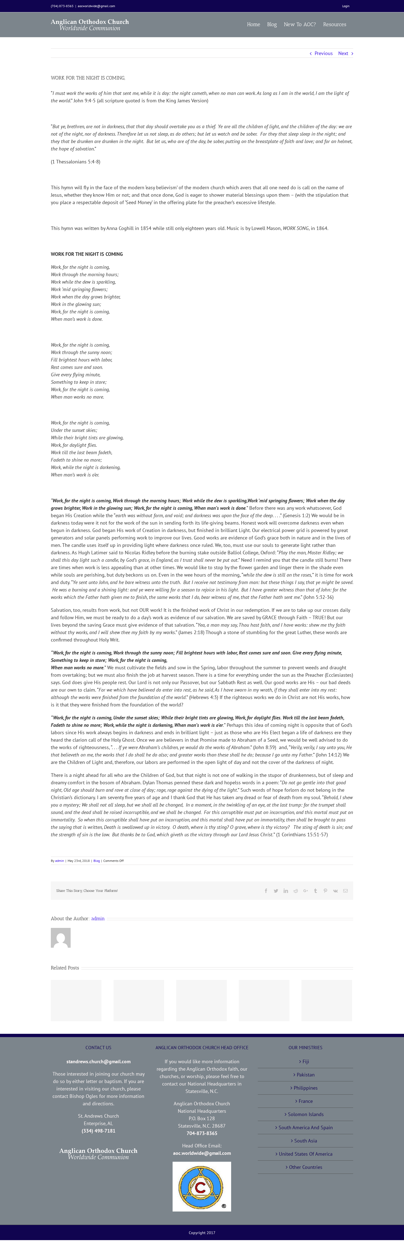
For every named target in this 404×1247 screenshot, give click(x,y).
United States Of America (306, 1154)
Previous (324, 53)
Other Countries (305, 1167)
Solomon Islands (306, 1114)
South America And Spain (306, 1127)
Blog (96, 861)
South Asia (305, 1141)
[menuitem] (346, 6)
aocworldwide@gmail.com (96, 6)
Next (343, 53)
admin (59, 861)
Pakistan (306, 1074)
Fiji (306, 1061)
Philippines (306, 1088)
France (306, 1101)
